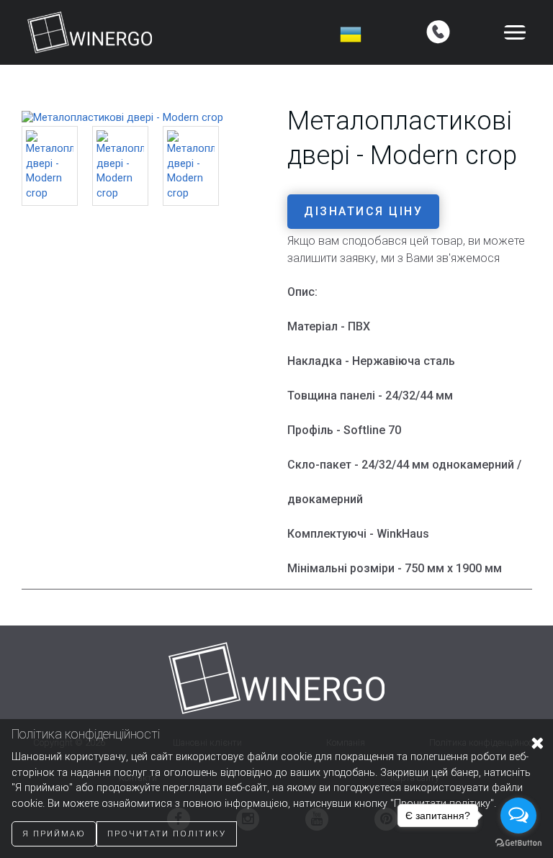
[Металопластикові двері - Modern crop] (122, 118)
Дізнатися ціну (363, 211)
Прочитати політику (166, 833)
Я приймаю (54, 833)
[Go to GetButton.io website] (518, 843)
